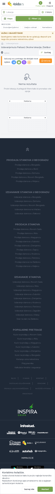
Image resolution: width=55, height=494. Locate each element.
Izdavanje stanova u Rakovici (27, 213)
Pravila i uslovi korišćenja (16, 388)
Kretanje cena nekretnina (27, 359)
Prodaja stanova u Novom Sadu (27, 229)
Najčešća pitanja (43, 388)
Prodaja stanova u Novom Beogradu (27, 177)
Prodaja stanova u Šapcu (27, 250)
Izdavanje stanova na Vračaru (28, 209)
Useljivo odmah (30, 27)
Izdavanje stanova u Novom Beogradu (27, 205)
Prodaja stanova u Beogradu (27, 165)
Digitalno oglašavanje (19, 383)
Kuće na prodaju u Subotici (27, 347)
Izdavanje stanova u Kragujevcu (27, 290)
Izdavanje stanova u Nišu (27, 286)
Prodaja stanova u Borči (27, 169)
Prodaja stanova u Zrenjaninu (28, 245)
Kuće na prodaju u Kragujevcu (27, 343)
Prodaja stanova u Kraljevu (27, 266)
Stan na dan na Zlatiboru (27, 319)
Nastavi (45, 489)
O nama (26, 378)
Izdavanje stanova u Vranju (27, 315)
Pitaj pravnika (27, 363)
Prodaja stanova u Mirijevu (27, 181)
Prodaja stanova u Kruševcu (27, 254)
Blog (13, 378)
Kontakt (40, 378)
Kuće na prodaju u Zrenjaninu (27, 351)
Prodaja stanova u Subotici (27, 241)
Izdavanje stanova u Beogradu (27, 197)
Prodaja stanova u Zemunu (27, 173)
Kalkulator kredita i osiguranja (27, 367)
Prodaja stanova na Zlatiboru (27, 262)
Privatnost (28, 394)
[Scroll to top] (27, 149)
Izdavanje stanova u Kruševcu (27, 302)
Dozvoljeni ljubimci (11, 27)
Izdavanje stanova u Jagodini (27, 311)
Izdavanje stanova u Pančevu (27, 306)
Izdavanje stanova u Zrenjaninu (27, 298)
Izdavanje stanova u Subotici (27, 294)
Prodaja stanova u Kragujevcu (27, 237)
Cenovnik (41, 383)
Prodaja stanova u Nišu (27, 233)
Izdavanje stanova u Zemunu (27, 201)
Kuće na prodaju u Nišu (27, 339)
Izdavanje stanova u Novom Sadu (28, 282)
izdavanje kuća (12, 43)
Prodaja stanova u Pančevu (27, 258)
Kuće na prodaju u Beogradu (27, 355)
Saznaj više (29, 489)
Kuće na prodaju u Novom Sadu (27, 334)
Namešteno (47, 27)
